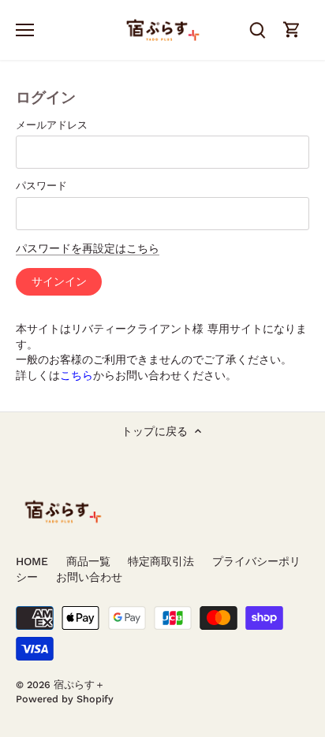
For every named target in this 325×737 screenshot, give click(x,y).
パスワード (41, 186)
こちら (76, 375)
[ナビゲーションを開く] (25, 30)
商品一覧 (88, 561)
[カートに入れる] (291, 29)
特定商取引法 (161, 561)
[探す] (257, 29)
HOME (32, 561)
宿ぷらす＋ (79, 684)
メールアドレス (52, 125)
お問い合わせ (89, 577)
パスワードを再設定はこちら (87, 248)
